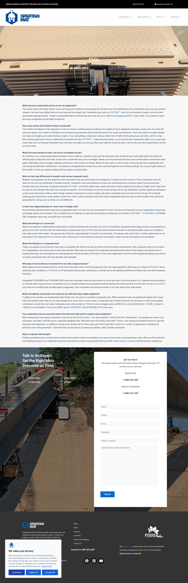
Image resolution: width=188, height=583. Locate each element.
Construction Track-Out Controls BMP (147, 550)
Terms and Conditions (81, 540)
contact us (124, 341)
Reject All (33, 572)
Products (124, 17)
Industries (143, 17)
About (159, 17)
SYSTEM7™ (115, 112)
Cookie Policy (46, 566)
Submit (107, 494)
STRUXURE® (148, 213)
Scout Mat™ (85, 317)
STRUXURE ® (76, 307)
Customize (16, 572)
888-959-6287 (139, 4)
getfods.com (127, 546)
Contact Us (77, 543)
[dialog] (33, 559)
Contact (175, 17)
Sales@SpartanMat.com (164, 4)
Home (76, 524)
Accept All (50, 572)
